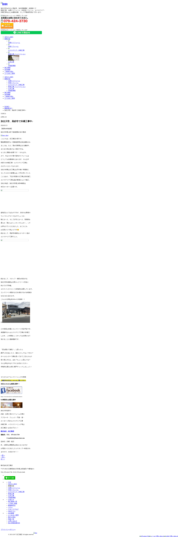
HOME (6, 106)
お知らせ (11, 499)
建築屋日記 (8, 108)
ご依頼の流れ (8, 71)
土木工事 (11, 62)
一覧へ (3, 457)
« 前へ (3, 455)
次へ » (3, 459)
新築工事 (11, 493)
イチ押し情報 (12, 503)
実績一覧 (11, 519)
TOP (9, 482)
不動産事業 (12, 65)
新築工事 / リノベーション (17, 54)
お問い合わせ (12, 521)
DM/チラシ (11, 511)
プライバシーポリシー (8, 529)
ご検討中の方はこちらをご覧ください (13, 380)
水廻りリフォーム (14, 42)
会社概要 (7, 69)
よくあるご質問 (9, 73)
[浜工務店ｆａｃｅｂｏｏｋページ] (11, 393)
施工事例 (7, 67)
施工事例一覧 (12, 501)
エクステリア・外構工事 (16, 50)
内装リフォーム (13, 46)
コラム (10, 507)
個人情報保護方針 (14, 523)
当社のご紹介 (8, 37)
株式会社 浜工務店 (7, 431)
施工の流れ (12, 517)
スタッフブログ (13, 509)
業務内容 (7, 39)
